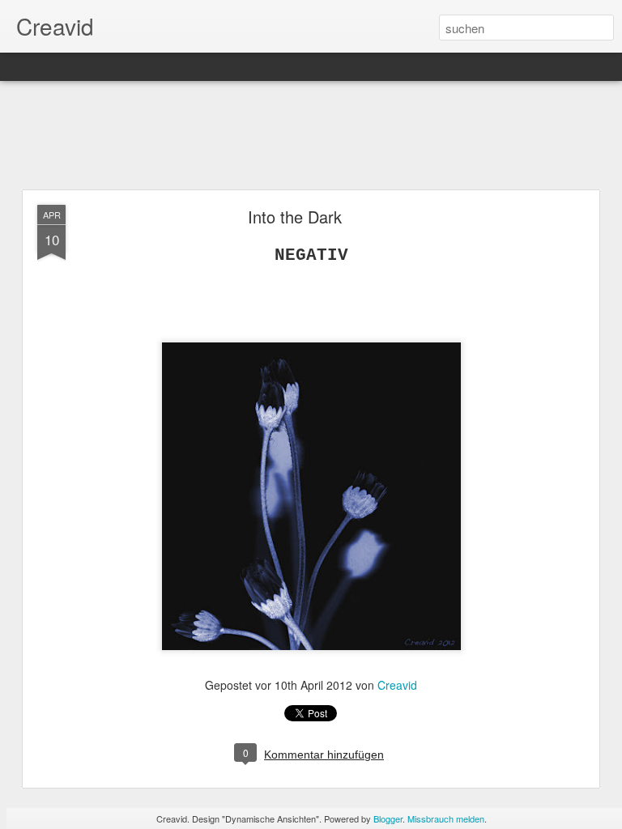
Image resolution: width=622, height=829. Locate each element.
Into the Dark (295, 216)
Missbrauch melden (445, 818)
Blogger (388, 818)
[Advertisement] (311, 136)
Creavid (397, 685)
